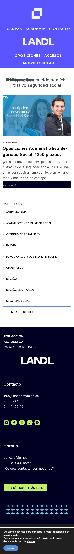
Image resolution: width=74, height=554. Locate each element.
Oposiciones (12, 142)
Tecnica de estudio (19, 311)
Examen (11, 245)
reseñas (11, 278)
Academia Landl (16, 212)
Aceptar (11, 548)
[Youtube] (6, 422)
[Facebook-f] (14, 422)
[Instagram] (22, 422)
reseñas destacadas (20, 289)
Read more (8, 185)
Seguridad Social (18, 300)
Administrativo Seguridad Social (29, 223)
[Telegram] (37, 422)
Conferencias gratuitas (23, 234)
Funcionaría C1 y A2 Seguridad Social (31, 256)
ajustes (31, 541)
